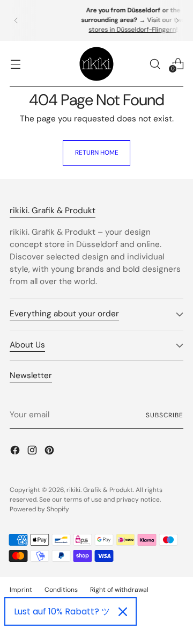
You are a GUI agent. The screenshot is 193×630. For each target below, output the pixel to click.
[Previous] (16, 20)
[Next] (177, 20)
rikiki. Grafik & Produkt (99, 490)
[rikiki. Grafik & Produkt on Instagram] (33, 452)
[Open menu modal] (15, 64)
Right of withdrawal (119, 589)
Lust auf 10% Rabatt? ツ (62, 611)
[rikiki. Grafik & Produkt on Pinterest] (50, 452)
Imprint (21, 589)
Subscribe (164, 415)
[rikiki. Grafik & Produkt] (96, 64)
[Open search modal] (155, 64)
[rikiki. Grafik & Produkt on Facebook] (16, 452)
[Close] (122, 611)
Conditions (61, 589)
